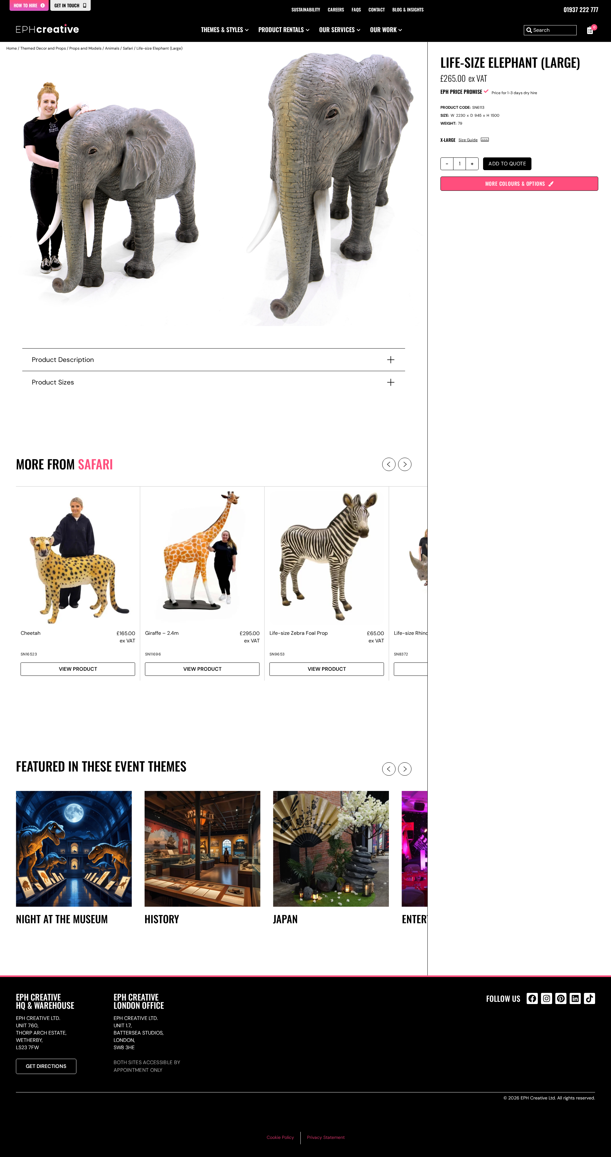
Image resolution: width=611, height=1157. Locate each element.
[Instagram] (546, 998)
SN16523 (29, 654)
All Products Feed (534, 1026)
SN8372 (401, 654)
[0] (589, 30)
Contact (377, 9)
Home (11, 48)
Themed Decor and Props (43, 48)
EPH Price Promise (461, 91)
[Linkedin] (575, 998)
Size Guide (468, 139)
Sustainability (305, 9)
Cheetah (30, 633)
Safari (128, 48)
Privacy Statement (326, 1137)
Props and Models (85, 48)
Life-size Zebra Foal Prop (299, 633)
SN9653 (277, 654)
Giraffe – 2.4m (162, 633)
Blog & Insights (408, 9)
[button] (389, 464)
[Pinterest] (560, 998)
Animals (112, 48)
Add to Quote (507, 163)
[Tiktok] (589, 998)
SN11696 (153, 654)
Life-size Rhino (411, 633)
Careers (336, 9)
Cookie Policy (280, 1137)
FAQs (356, 9)
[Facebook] (532, 998)
